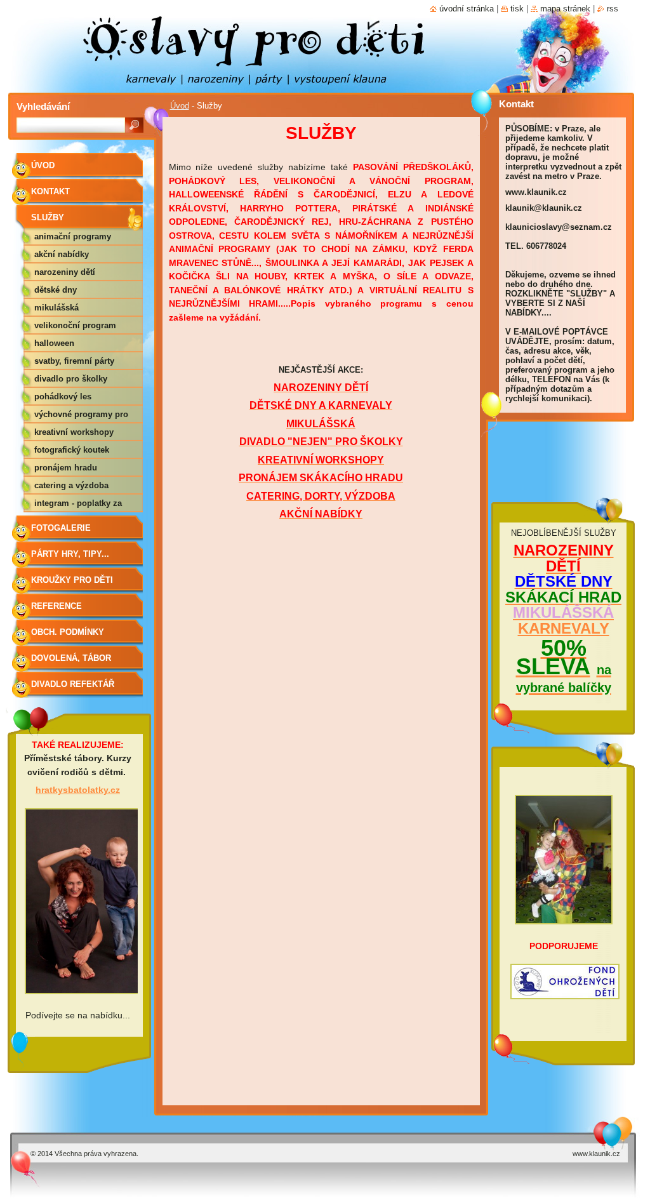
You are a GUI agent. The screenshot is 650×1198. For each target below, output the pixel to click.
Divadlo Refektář (72, 684)
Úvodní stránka (466, 8)
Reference (56, 606)
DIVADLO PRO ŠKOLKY (70, 378)
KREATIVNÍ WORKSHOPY (74, 432)
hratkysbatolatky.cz (78, 790)
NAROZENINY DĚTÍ (64, 272)
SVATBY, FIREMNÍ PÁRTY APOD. (74, 363)
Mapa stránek (565, 8)
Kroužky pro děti (72, 580)
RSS (612, 8)
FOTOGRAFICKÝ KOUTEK (71, 450)
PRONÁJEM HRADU (65, 467)
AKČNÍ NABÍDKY (61, 254)
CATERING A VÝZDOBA (71, 485)
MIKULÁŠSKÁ (56, 307)
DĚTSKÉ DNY (55, 290)
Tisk (517, 8)
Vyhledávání (43, 106)
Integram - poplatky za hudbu (78, 505)
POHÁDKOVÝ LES (62, 396)
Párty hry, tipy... (70, 554)
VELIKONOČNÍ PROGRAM (75, 325)
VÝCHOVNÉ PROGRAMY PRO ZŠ (81, 416)
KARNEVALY (563, 628)
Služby (47, 217)
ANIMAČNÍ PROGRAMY (72, 236)
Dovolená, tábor (71, 658)
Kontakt (50, 191)
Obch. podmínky (67, 632)
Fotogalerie (61, 528)
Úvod (179, 105)
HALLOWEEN (54, 343)
